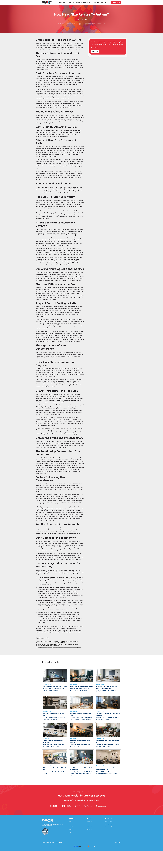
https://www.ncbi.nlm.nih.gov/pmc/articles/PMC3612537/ (51, 642)
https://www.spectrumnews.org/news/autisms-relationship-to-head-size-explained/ (58, 644)
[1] (80, 80)
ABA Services (79, 2)
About (64, 2)
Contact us (95, 51)
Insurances (89, 829)
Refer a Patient (86, 2)
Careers (94, 2)
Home (60, 2)
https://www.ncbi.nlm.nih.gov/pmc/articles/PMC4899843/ (51, 645)
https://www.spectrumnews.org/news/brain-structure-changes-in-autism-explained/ (57, 641)
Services (71, 826)
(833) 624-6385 (116, 2)
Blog (98, 2)
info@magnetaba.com (110, 826)
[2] (50, 152)
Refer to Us (89, 826)
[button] (71, 2)
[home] (47, 2)
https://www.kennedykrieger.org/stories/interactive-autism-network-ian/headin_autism (59, 647)
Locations (89, 824)
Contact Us (103, 2)
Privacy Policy (118, 842)
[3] (76, 235)
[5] (67, 610)
